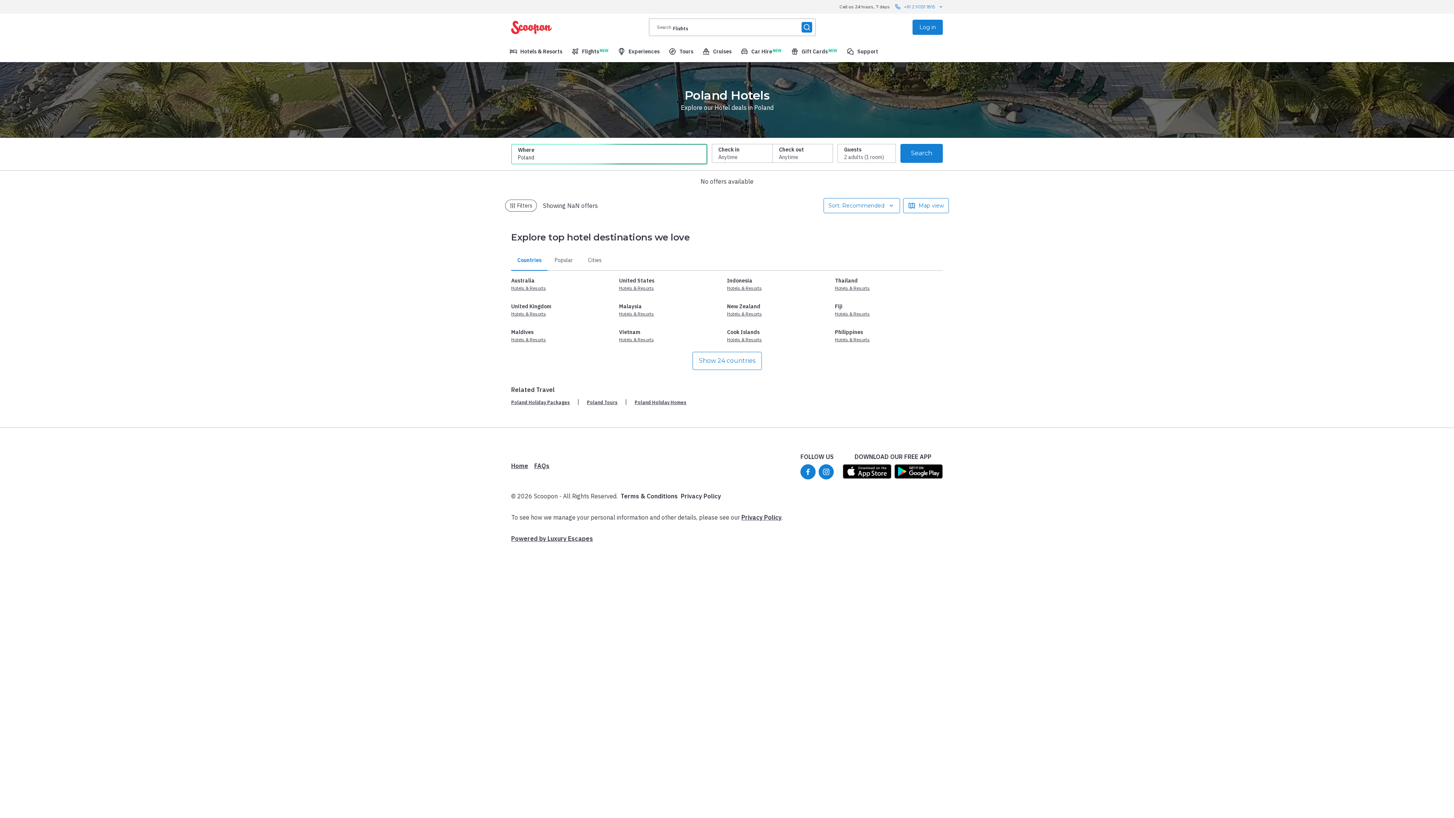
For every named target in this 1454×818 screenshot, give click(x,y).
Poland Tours (602, 402)
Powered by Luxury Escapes (552, 538)
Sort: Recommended (856, 205)
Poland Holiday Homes (660, 402)
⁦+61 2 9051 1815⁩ (919, 6)
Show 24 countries (727, 360)
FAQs (541, 466)
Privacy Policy (701, 496)
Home (519, 466)
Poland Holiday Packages (540, 402)
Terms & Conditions (649, 496)
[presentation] (732, 27)
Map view (931, 205)
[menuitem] (536, 51)
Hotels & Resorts (528, 288)
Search (921, 153)
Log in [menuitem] (927, 27)
